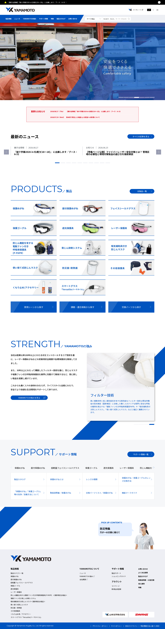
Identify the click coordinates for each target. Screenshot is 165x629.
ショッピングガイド (119, 576)
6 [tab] (146, 97)
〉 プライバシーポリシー (99, 626)
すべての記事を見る (140, 136)
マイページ (116, 586)
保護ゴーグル (15, 586)
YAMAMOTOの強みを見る (29, 397)
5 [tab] (141, 97)
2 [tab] (126, 97)
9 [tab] (102, 162)
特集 (52, 19)
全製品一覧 (142, 191)
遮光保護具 (15, 589)
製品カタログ (61, 19)
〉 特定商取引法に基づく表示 (149, 626)
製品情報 (8, 19)
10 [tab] (108, 162)
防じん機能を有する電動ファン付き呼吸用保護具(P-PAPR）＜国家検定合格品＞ (39, 595)
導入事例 (141, 584)
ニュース (17, 19)
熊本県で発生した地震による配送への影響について (98, 2)
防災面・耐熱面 (16, 608)
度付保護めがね (16, 579)
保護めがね (15, 576)
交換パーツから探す (131, 307)
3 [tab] (131, 97)
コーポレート (137, 10)
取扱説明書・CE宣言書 (146, 580)
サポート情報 (43, 19)
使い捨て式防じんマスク (19, 604)
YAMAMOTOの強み (29, 19)
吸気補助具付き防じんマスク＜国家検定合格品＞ (28, 601)
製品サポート (116, 573)
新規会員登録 (116, 589)
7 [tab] (152, 97)
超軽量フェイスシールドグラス (22, 582)
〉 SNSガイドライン (130, 626)
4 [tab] (136, 97)
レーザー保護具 (16, 592)
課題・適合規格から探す (82, 307)
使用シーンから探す (33, 307)
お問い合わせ (72, 19)
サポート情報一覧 (140, 454)
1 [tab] (121, 97)
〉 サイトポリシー (115, 626)
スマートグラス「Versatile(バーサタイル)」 (26, 617)
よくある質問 (143, 572)
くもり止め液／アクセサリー (21, 614)
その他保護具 (15, 611)
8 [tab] (96, 162)
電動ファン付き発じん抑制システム (23, 598)
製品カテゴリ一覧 (17, 573)
